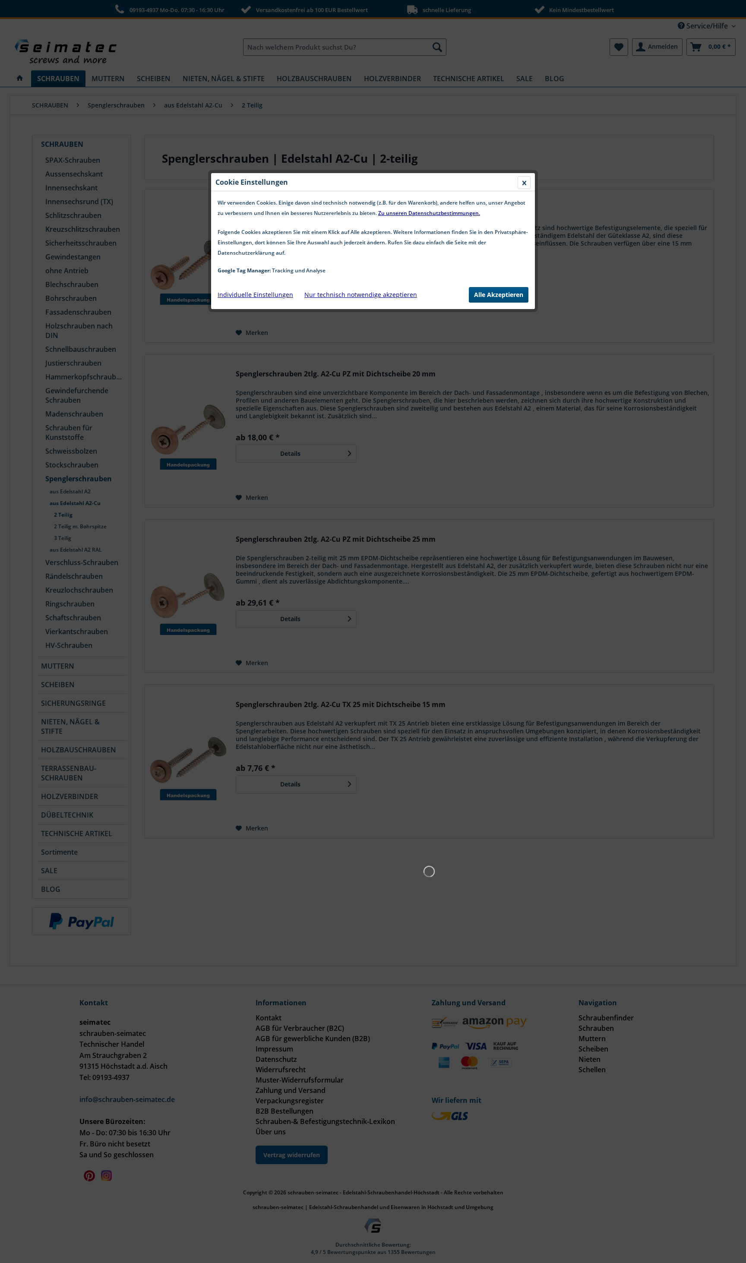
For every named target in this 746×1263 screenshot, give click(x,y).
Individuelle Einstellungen (255, 294)
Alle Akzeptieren (498, 294)
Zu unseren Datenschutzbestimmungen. (429, 213)
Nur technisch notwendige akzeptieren (360, 294)
